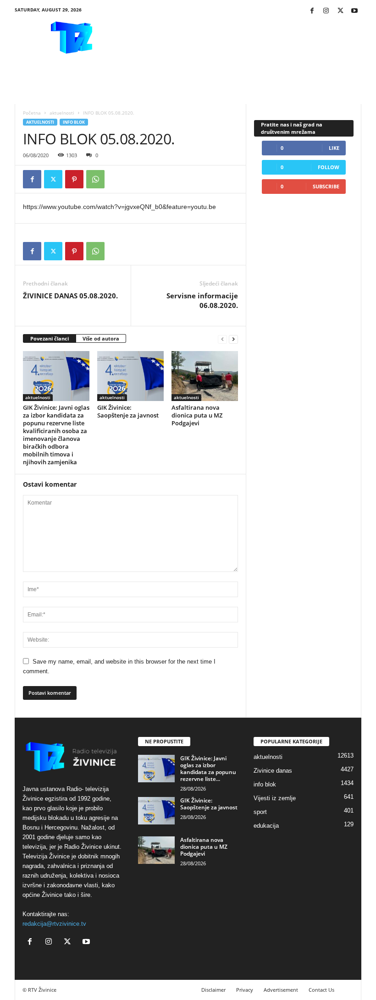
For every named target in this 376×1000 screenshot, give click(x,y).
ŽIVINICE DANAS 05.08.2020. (70, 295)
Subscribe (326, 186)
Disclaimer (213, 989)
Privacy (244, 989)
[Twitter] (340, 11)
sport (260, 811)
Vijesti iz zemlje (275, 798)
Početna (32, 113)
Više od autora (101, 338)
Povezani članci (49, 338)
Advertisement (281, 989)
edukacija (266, 825)
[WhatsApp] (95, 179)
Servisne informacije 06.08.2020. (202, 300)
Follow (328, 167)
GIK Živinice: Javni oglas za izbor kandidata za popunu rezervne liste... (208, 768)
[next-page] (233, 339)
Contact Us (321, 989)
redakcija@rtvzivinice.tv (54, 923)
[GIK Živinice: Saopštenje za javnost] (130, 376)
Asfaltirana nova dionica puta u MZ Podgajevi (196, 415)
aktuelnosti (62, 113)
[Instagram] (326, 11)
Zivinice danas (273, 770)
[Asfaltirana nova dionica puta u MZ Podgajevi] (204, 376)
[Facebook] (311, 11)
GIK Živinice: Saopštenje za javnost (128, 411)
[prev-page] (222, 339)
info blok (74, 122)
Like (334, 147)
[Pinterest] (74, 179)
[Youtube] (354, 11)
